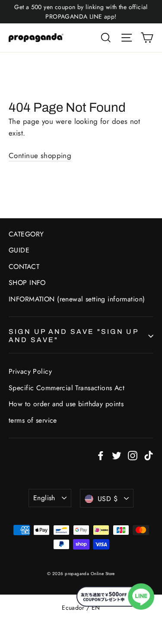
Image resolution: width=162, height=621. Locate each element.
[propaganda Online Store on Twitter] (116, 455)
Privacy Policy (30, 371)
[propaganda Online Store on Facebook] (100, 455)
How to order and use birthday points (66, 404)
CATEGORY (26, 234)
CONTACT (24, 267)
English (44, 498)
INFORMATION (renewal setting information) (77, 299)
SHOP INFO (27, 283)
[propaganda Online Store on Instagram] (132, 455)
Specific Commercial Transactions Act (66, 388)
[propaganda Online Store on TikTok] (148, 455)
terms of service (33, 420)
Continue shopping (40, 155)
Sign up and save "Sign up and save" (73, 335)
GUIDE (19, 250)
